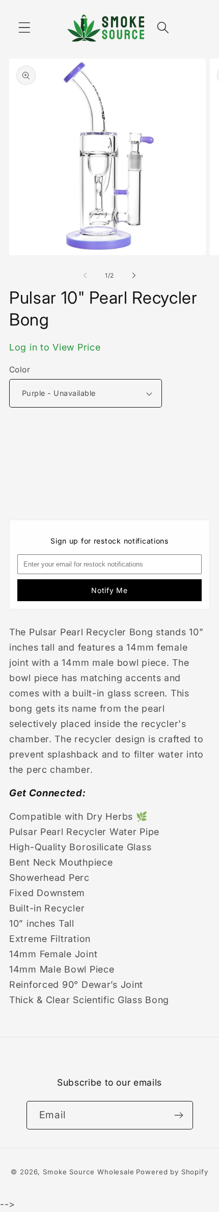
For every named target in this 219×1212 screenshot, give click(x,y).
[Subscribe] (179, 1115)
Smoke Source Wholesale (88, 1172)
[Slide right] (134, 275)
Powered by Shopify (172, 1172)
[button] (24, 27)
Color (19, 369)
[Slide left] (85, 275)
